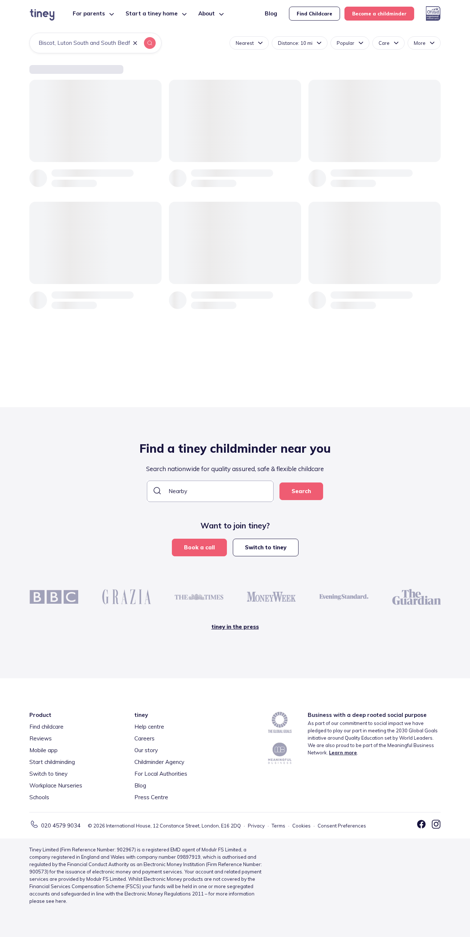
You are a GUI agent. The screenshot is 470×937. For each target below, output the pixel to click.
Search (301, 491)
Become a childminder (379, 14)
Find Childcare (314, 14)
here (60, 901)
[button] (135, 43)
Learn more (343, 752)
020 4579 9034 (60, 825)
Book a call (199, 547)
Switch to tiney (265, 547)
